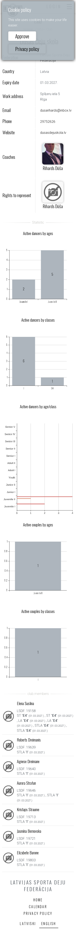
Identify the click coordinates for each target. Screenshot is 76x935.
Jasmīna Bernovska (29, 831)
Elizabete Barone (28, 852)
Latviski (28, 923)
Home (38, 899)
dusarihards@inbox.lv (56, 110)
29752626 (47, 122)
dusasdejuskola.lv (53, 133)
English (48, 923)
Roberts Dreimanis (29, 740)
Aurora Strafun (26, 783)
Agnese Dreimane (28, 761)
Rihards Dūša (53, 168)
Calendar (38, 906)
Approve (22, 36)
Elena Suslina (25, 703)
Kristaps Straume (28, 809)
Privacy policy (27, 49)
